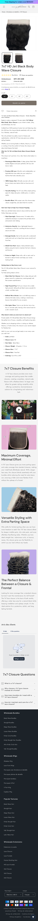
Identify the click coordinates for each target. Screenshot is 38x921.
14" (5, 96)
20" (27, 96)
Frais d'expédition (5, 84)
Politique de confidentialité (13, 914)
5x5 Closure (8, 873)
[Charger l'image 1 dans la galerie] (7, 57)
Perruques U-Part (9, 783)
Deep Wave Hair (9, 813)
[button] (4, 7)
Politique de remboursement (25, 911)
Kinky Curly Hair (9, 826)
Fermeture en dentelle (13, 12)
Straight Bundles (9, 723)
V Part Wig (7, 787)
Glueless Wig (8, 761)
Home (3, 12)
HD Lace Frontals (9, 865)
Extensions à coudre (10, 847)
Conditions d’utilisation (28, 914)
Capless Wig (8, 792)
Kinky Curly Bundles (10, 736)
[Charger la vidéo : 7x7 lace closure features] (19, 410)
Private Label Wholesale (15, 908)
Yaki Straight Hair (9, 830)
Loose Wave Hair (9, 817)
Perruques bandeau (10, 779)
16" (12, 96)
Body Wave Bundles (10, 718)
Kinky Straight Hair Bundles (12, 740)
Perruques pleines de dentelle (13, 774)
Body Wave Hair (9, 804)
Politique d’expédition (15, 917)
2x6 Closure (8, 869)
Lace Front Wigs (9, 765)
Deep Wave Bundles (10, 727)
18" (19, 96)
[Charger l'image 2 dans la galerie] (19, 57)
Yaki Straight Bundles (10, 749)
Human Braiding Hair (10, 860)
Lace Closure (8, 851)
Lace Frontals (8, 856)
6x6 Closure (8, 878)
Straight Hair (8, 808)
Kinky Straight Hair (10, 822)
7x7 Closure (23, 12)
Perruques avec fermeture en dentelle (15, 770)
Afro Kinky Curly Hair (10, 744)
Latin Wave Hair (9, 835)
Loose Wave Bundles (10, 731)
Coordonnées (26, 917)
